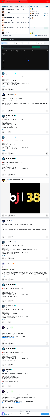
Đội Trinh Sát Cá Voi (10, 73)
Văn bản (11, 43)
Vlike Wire (8, 327)
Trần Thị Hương (37, 8)
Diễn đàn (9, 35)
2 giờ (6, 117)
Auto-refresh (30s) (40, 35)
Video (26, 43)
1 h (6, 74)
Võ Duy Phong (36, 15)
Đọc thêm (3, 86)
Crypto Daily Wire (9, 94)
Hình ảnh (19, 43)
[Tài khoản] (47, 2)
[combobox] (16, 2)
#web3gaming (22, 402)
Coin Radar (8, 220)
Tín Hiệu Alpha (9, 263)
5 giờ (6, 243)
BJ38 (7, 179)
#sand (15, 402)
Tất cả (4, 43)
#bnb (18, 402)
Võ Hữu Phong (36, 11)
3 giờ (6, 138)
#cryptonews (11, 337)
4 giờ (6, 159)
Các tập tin (41, 43)
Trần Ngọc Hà (36, 13)
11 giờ (7, 392)
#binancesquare (5, 337)
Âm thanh (33, 43)
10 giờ (7, 328)
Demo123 (36, 33)
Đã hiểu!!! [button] (43, 413)
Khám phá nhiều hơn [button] (5, 414)
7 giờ (6, 307)
